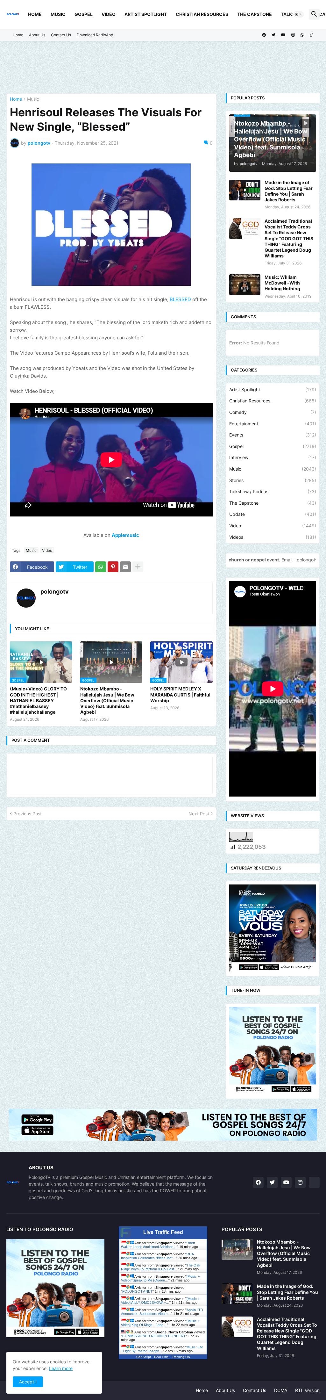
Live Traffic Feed (163, 1232)
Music (58, 14)
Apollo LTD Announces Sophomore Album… (162, 1312)
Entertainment (272, 423)
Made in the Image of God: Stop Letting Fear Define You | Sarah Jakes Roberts (289, 191)
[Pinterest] (113, 566)
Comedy (272, 412)
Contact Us (61, 34)
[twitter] (273, 35)
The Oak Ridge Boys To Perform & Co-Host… (160, 1267)
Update (272, 514)
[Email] (125, 566)
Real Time (161, 1357)
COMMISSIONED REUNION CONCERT (154, 1336)
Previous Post (27, 813)
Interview (272, 457)
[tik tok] (314, 1182)
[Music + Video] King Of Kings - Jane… (160, 1323)
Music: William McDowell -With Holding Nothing (282, 282)
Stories (272, 480)
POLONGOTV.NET (137, 1291)
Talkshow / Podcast (272, 491)
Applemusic (125, 535)
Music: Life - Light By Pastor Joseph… (162, 1349)
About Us (37, 34)
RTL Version (307, 1390)
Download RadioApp (95, 34)
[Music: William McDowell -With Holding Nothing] (244, 284)
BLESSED (180, 299)
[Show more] (137, 566)
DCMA (280, 1390)
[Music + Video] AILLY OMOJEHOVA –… (160, 1300)
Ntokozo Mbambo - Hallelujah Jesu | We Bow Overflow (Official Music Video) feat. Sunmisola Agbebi (107, 700)
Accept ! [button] (28, 1381)
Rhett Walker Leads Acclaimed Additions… (158, 1245)
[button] (298, 14)
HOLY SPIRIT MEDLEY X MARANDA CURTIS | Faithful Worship (180, 694)
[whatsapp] (302, 35)
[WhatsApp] (100, 566)
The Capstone (254, 14)
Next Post (198, 813)
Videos (272, 537)
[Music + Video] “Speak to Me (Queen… (160, 1278)
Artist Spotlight (145, 14)
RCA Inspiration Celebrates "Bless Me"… (157, 1256)
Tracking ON (181, 1357)
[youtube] (283, 35)
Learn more (61, 1368)
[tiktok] (311, 35)
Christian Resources (202, 14)
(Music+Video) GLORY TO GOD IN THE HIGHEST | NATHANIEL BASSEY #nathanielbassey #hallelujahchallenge (38, 700)
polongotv (54, 591)
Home (35, 14)
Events (272, 434)
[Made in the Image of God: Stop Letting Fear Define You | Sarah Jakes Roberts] (244, 190)
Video (109, 14)
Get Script (143, 1357)
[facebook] (264, 35)
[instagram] (293, 35)
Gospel (83, 14)
